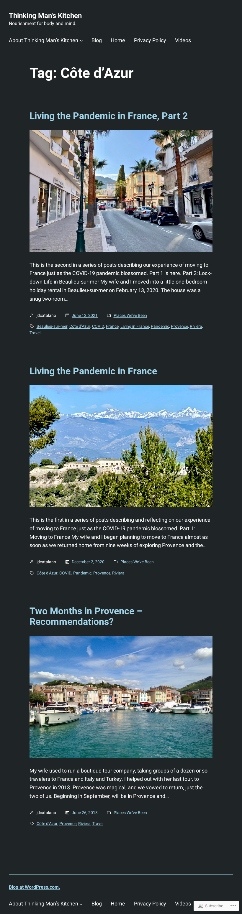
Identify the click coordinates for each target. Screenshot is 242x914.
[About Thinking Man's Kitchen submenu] (81, 40)
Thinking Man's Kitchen (45, 15)
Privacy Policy (150, 40)
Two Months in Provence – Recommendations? (86, 616)
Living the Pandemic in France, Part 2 (109, 116)
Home (118, 40)
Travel (35, 332)
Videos (183, 40)
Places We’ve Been (130, 315)
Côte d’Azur (79, 326)
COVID (98, 326)
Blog (96, 40)
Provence (179, 326)
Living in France (134, 326)
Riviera (196, 326)
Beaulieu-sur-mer (52, 326)
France (112, 326)
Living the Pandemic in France (93, 371)
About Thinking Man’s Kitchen (43, 40)
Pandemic (160, 326)
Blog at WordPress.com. (34, 887)
